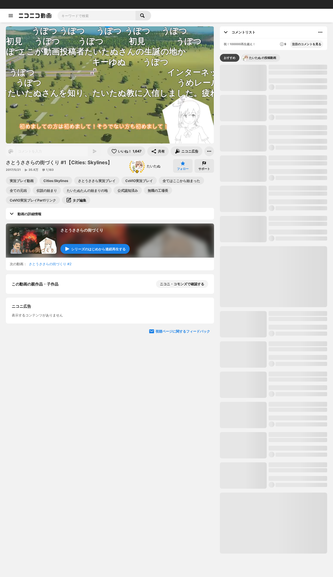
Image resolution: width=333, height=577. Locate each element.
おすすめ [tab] (229, 58)
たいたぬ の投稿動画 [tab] (262, 58)
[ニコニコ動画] (35, 15)
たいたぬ (153, 166)
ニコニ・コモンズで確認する (182, 284)
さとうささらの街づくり (81, 230)
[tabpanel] (273, 309)
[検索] (143, 15)
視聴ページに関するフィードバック (183, 331)
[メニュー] (209, 151)
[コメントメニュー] (320, 32)
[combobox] (97, 15)
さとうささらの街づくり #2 (50, 264)
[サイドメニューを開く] (11, 15)
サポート (204, 169)
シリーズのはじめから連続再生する (98, 249)
